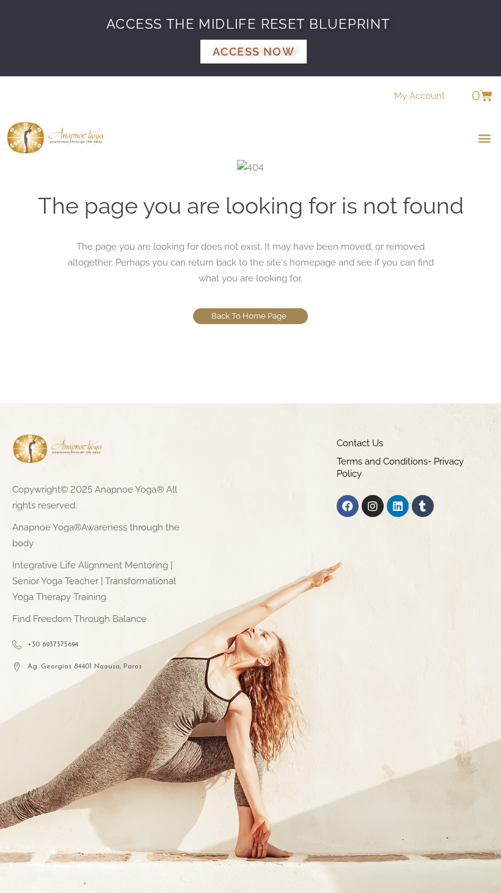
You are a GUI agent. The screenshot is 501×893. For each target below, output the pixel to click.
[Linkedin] (398, 506)
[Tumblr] (423, 506)
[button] (485, 138)
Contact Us (360, 443)
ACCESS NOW (253, 51)
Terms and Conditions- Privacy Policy (400, 467)
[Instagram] (373, 506)
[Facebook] (348, 506)
